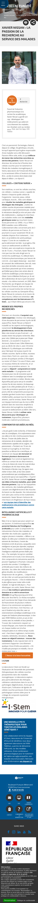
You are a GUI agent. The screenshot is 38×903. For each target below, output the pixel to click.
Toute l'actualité (11, 12)
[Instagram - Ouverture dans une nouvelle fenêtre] (13, 833)
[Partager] (33, 22)
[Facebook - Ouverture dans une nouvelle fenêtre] (8, 833)
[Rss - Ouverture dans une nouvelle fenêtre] (29, 833)
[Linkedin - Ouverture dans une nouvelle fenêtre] (19, 833)
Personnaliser (9, 900)
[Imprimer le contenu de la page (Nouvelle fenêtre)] (25, 22)
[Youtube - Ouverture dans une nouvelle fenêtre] (24, 833)
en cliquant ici (26, 761)
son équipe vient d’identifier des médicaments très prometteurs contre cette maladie (18, 505)
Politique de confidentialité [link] (26, 900)
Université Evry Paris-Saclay (13, 10)
